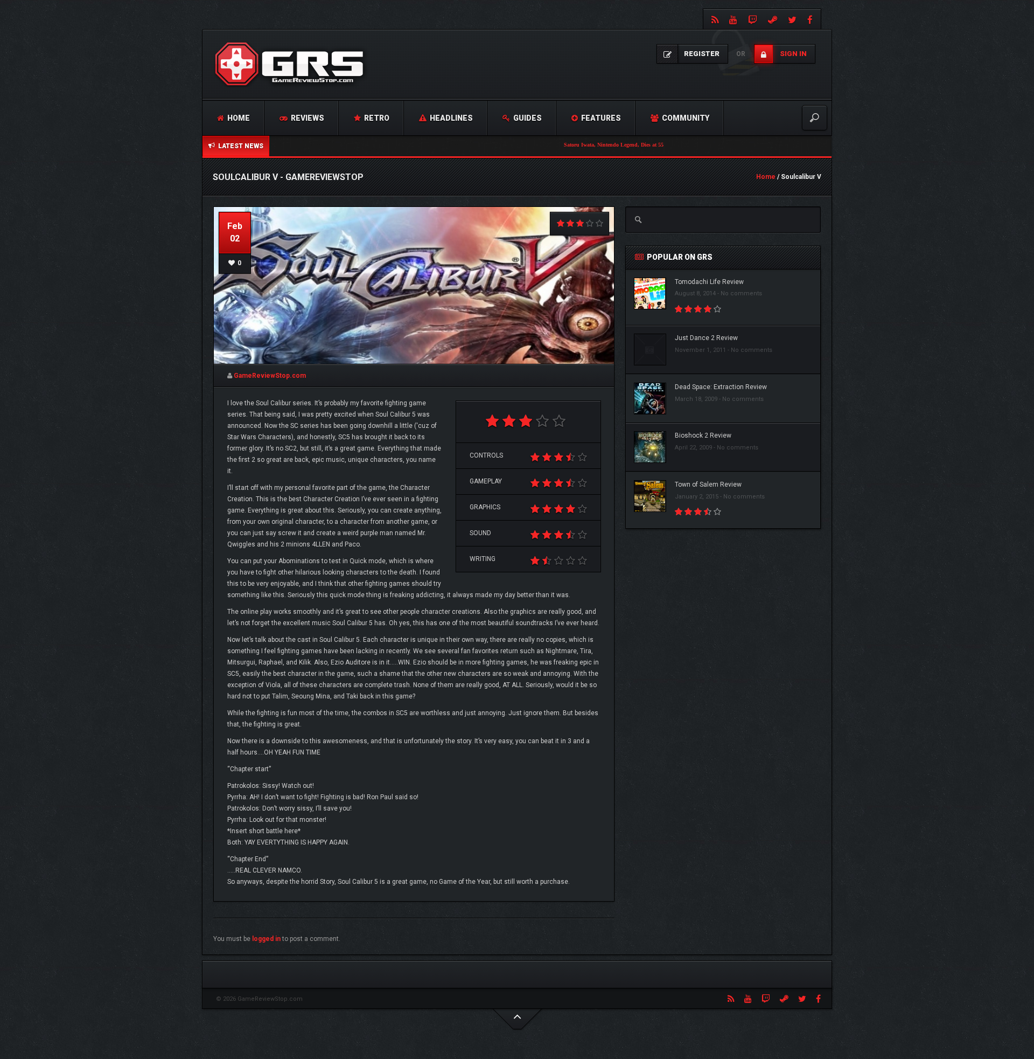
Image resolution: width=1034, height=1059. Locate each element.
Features (600, 118)
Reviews (306, 118)
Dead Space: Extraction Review (721, 387)
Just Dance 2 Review (706, 338)
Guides (527, 118)
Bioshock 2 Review (703, 435)
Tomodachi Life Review (709, 282)
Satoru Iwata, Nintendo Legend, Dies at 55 (570, 145)
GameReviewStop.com (270, 375)
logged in (266, 939)
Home (238, 118)
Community (684, 118)
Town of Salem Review (708, 484)
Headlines (450, 118)
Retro (375, 118)
